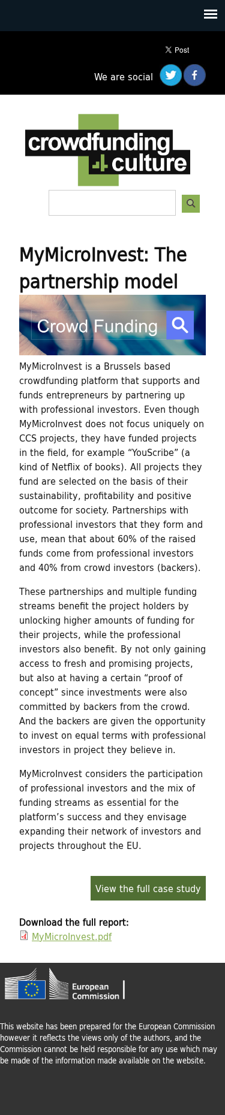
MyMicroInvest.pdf (72, 936)
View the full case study (148, 888)
